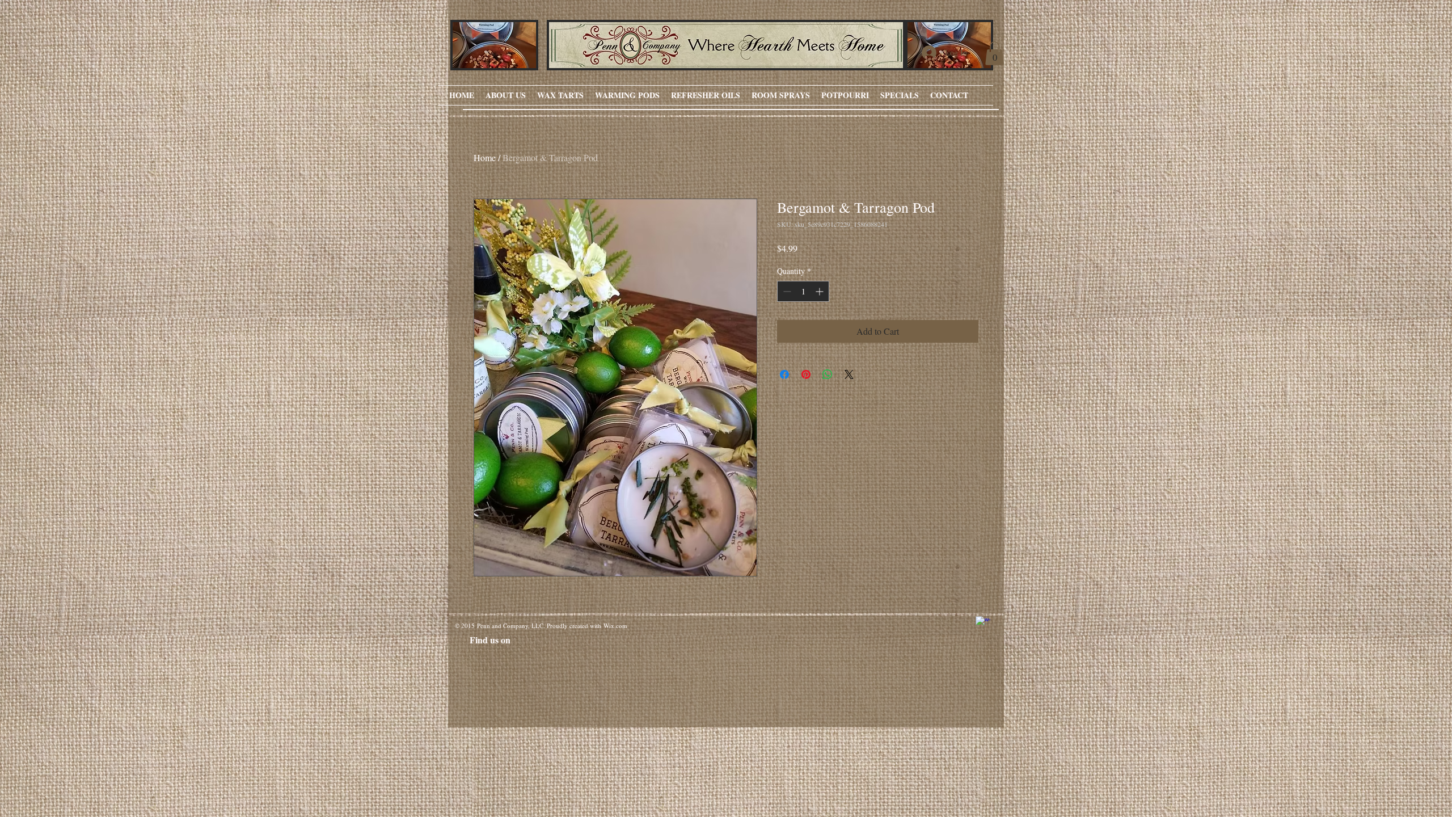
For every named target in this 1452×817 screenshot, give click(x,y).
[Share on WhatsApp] (827, 374)
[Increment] (820, 291)
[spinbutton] (803, 291)
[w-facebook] (983, 623)
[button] (994, 53)
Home (485, 157)
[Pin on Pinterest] (806, 374)
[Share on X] (849, 374)
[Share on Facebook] (784, 374)
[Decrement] (786, 291)
